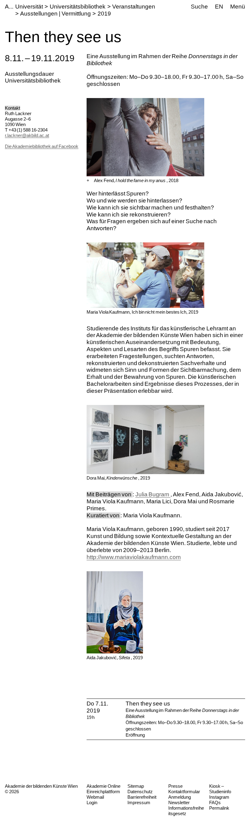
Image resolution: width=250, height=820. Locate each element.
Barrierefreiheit (141, 797)
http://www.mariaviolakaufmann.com (134, 557)
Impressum (138, 802)
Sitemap (135, 786)
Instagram (219, 797)
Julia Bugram (152, 494)
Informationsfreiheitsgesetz (186, 810)
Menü (237, 6)
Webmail (95, 797)
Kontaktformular (184, 791)
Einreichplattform (103, 791)
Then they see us (148, 703)
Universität (29, 6)
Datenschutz (140, 791)
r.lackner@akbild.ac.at (27, 135)
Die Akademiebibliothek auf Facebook (41, 146)
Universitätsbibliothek (77, 6)
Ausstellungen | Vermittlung (55, 13)
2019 (104, 13)
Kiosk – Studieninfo (220, 788)
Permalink (219, 808)
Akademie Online (103, 786)
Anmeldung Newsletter (179, 799)
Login (92, 802)
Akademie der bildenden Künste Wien (41, 786)
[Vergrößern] (88, 180)
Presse (175, 786)
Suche (199, 6)
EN (219, 6)
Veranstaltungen (133, 6)
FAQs (215, 802)
